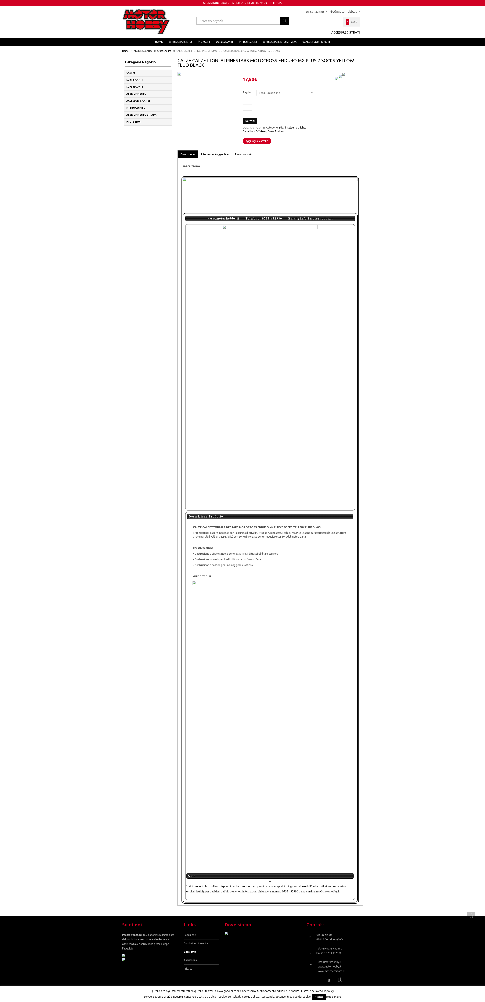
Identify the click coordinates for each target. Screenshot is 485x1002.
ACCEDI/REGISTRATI (345, 32)
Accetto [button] (319, 996)
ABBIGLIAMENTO (143, 51)
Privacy (188, 968)
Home (125, 51)
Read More (333, 996)
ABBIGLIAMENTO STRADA (141, 115)
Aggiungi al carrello (257, 141)
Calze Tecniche (296, 127)
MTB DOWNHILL (135, 108)
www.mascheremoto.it (331, 971)
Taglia (247, 92)
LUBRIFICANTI (134, 79)
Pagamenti (190, 934)
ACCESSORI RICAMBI (138, 101)
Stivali (282, 127)
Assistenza (190, 960)
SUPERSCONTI (134, 86)
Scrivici (250, 120)
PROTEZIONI (133, 122)
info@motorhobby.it (329, 962)
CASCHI (130, 72)
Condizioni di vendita (196, 943)
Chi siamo (190, 951)
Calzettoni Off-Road (255, 131)
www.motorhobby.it (329, 966)
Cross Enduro (164, 51)
